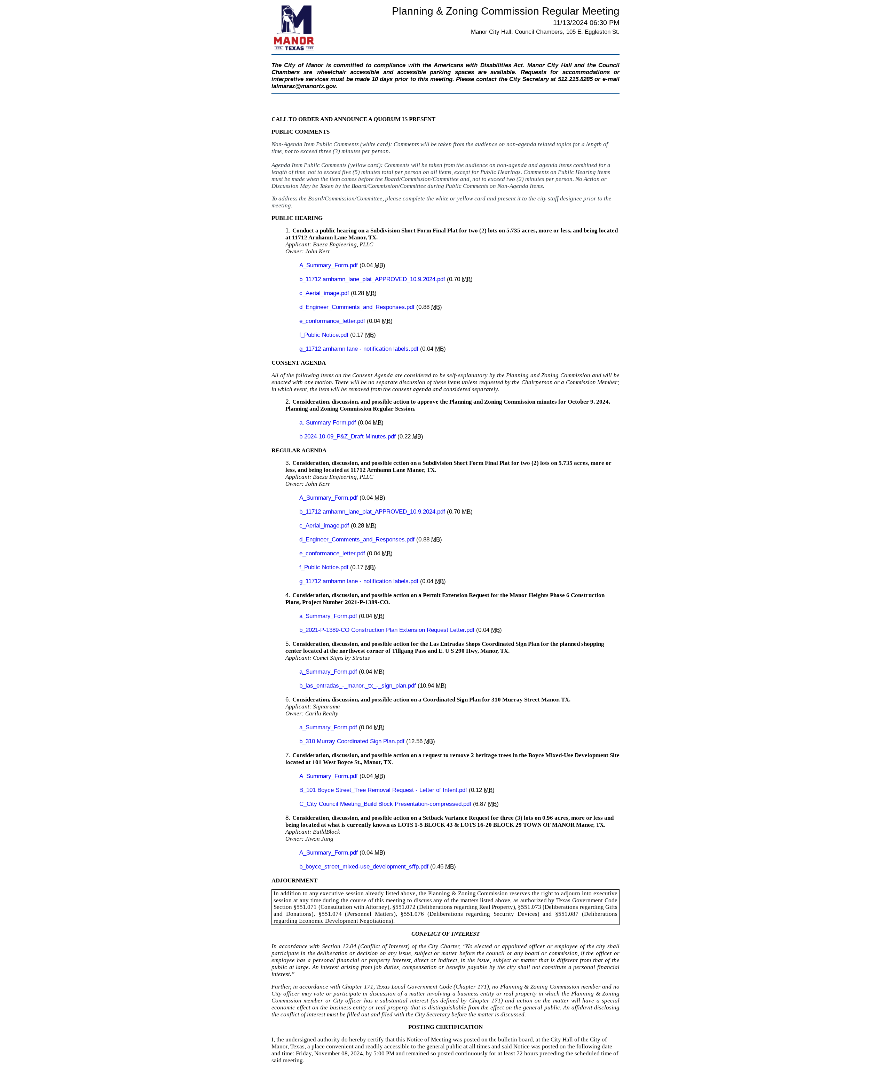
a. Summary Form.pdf (328, 422)
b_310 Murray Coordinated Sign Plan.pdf (352, 741)
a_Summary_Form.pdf (329, 616)
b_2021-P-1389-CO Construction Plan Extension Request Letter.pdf (387, 630)
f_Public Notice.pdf (324, 335)
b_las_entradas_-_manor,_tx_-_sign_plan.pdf (358, 685)
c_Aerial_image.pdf (325, 293)
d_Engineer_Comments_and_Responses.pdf (357, 307)
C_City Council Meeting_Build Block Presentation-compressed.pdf (386, 804)
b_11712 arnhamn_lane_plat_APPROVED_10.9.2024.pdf (373, 279)
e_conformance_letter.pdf (333, 321)
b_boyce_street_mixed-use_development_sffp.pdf (364, 866)
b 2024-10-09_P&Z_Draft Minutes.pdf (348, 436)
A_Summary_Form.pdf (329, 265)
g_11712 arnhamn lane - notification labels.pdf (359, 349)
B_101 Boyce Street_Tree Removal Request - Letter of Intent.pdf (384, 790)
